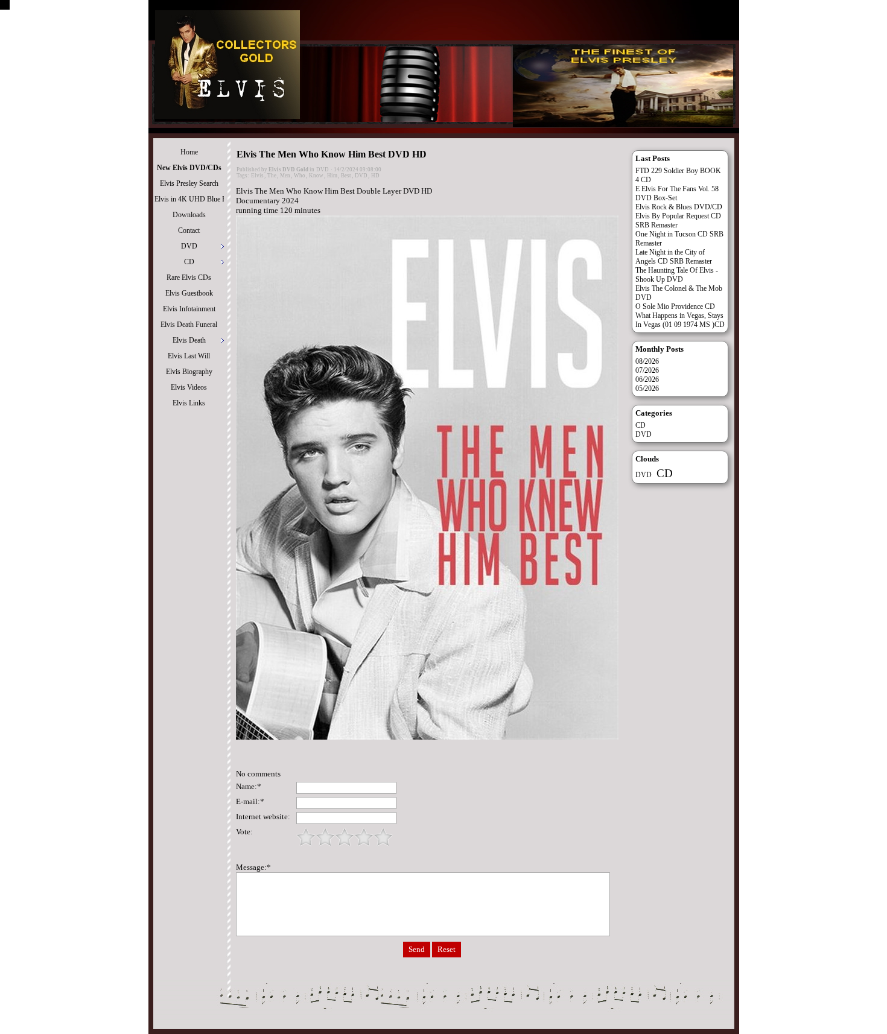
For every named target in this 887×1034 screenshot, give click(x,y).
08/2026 (647, 361)
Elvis (257, 176)
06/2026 (647, 379)
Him (332, 176)
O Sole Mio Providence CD (675, 306)
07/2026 (647, 370)
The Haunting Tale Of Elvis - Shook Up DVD (676, 275)
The (271, 176)
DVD (322, 170)
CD (640, 425)
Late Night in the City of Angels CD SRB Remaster (673, 256)
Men (285, 176)
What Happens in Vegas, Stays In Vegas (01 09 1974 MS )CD (680, 320)
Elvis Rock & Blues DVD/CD (678, 207)
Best (346, 176)
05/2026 (647, 388)
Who (299, 176)
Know (316, 176)
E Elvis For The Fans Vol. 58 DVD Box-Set (677, 193)
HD (375, 176)
